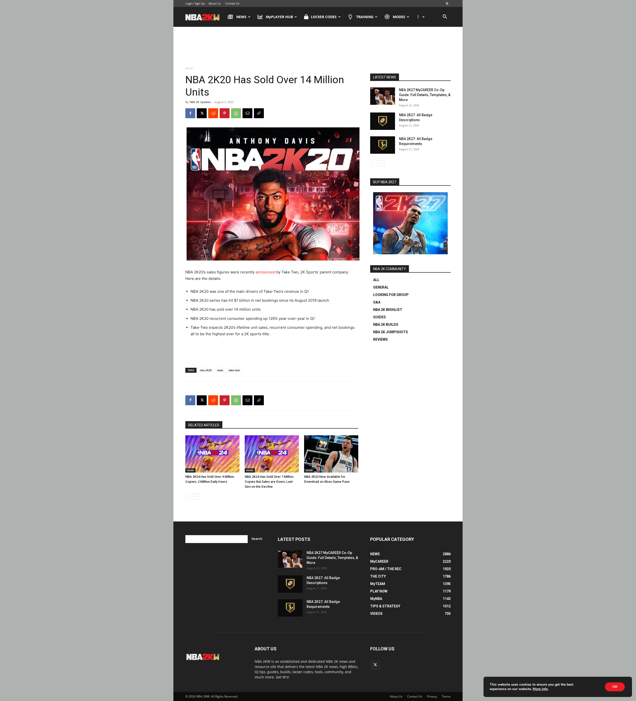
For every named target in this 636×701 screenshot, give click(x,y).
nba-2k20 (206, 370)
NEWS (241, 16)
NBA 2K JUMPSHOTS (390, 332)
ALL (376, 280)
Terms (446, 696)
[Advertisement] (318, 47)
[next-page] (196, 496)
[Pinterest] (225, 113)
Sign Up (200, 3)
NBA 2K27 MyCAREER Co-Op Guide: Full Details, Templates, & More (424, 95)
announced (265, 272)
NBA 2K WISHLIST (387, 310)
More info (540, 689)
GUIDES (379, 317)
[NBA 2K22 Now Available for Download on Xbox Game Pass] (331, 454)
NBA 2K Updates (200, 102)
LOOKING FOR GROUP (391, 295)
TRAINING (364, 16)
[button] (445, 17)
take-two (234, 370)
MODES (399, 16)
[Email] (247, 113)
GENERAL (381, 287)
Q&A (376, 302)
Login (189, 3)
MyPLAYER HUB (279, 16)
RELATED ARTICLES (203, 425)
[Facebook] (190, 113)
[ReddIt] (213, 113)
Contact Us (232, 3)
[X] (447, 3)
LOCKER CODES (324, 16)
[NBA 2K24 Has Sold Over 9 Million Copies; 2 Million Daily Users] (212, 454)
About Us (215, 3)
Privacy (432, 696)
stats (220, 370)
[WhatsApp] (236, 113)
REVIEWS (380, 339)
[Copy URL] (259, 113)
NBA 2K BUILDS (385, 325)
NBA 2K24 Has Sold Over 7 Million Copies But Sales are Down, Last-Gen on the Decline (269, 481)
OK (614, 686)
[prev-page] (188, 496)
